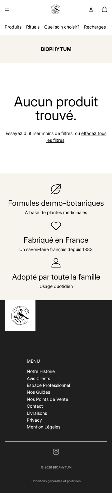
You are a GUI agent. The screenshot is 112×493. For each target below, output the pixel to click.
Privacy (34, 420)
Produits (13, 26)
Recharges (95, 26)
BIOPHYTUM (62, 467)
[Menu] (7, 9)
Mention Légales (43, 426)
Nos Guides (38, 392)
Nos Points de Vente (47, 399)
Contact (35, 406)
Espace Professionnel (48, 385)
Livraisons (37, 413)
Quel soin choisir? (61, 26)
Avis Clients (38, 378)
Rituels (33, 26)
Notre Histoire (41, 371)
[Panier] (104, 9)
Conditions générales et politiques (56, 481)
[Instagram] (56, 451)
